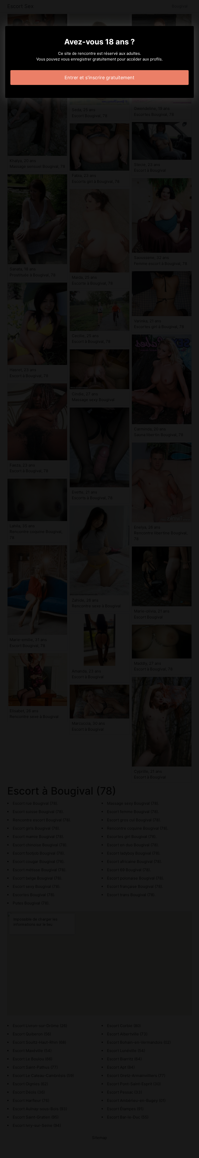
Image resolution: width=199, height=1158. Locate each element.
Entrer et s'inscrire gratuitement (99, 77)
